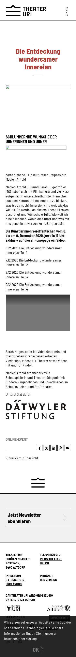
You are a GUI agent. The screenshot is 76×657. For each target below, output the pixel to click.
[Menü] (66, 11)
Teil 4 (24, 289)
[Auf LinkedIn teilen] (53, 448)
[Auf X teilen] (46, 448)
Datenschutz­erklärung (16, 582)
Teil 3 (24, 277)
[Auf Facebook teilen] (40, 448)
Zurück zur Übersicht (23, 458)
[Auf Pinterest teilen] (60, 448)
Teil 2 (24, 264)
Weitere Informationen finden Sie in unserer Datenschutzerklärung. (33, 633)
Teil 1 (23, 252)
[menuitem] (66, 11)
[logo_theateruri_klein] (26, 8)
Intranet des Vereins (48, 578)
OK (36, 649)
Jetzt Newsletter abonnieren (24, 518)
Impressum (13, 576)
